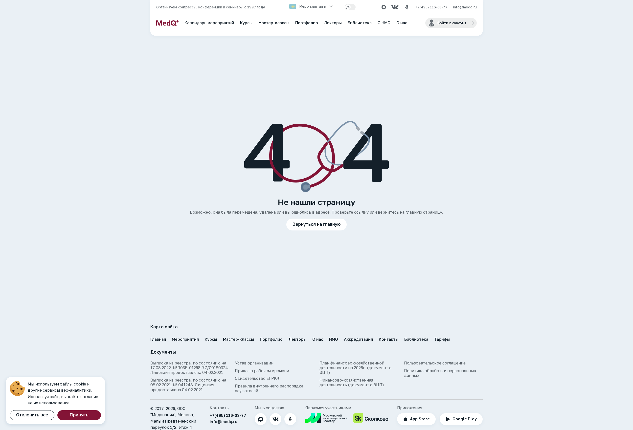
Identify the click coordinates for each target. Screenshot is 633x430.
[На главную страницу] (167, 23)
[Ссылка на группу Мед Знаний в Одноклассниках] (407, 7)
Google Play (464, 418)
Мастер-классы (273, 22)
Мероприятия (185, 339)
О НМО (384, 22)
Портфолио (306, 22)
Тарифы (442, 339)
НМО (333, 339)
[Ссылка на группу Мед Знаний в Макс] (384, 7)
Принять (79, 414)
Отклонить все (32, 414)
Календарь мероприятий (209, 22)
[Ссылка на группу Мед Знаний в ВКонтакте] (395, 7)
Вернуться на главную (316, 224)
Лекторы (333, 22)
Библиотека (360, 22)
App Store (420, 418)
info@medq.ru (465, 7)
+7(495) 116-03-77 (431, 7)
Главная (158, 339)
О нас (401, 22)
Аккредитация (358, 339)
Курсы (246, 22)
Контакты (388, 339)
